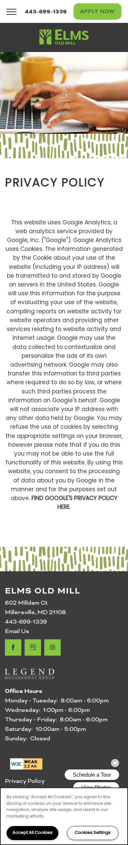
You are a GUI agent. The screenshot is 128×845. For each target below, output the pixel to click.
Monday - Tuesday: (31, 700)
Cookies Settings (93, 833)
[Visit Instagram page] (52, 647)
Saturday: (18, 729)
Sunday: (16, 738)
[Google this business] (33, 647)
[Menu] (11, 11)
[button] (97, 11)
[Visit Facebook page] (13, 647)
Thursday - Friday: (31, 719)
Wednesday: (22, 710)
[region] (64, 816)
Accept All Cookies (32, 833)
